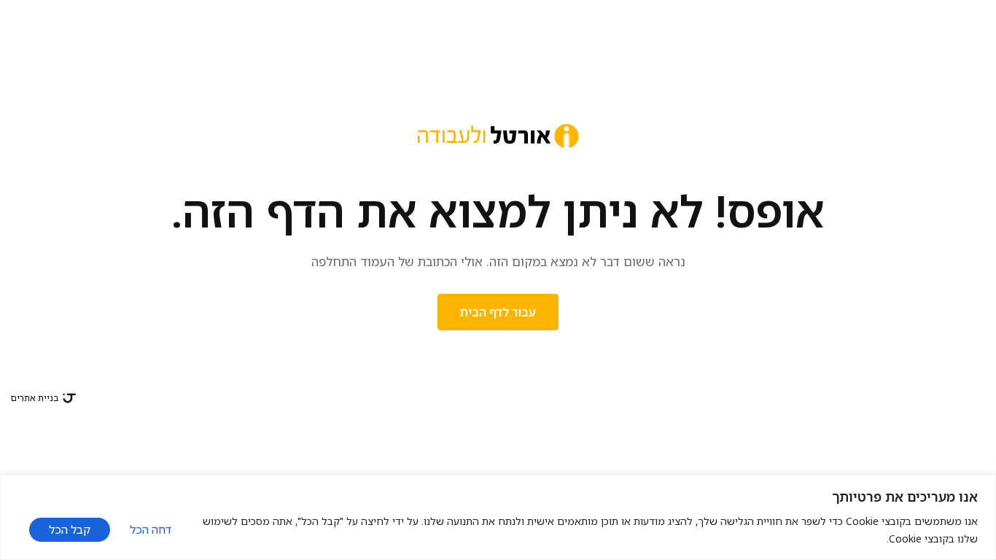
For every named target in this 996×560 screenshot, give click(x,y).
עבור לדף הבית (498, 312)
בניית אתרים (34, 398)
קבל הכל (69, 529)
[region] (498, 517)
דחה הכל (150, 529)
